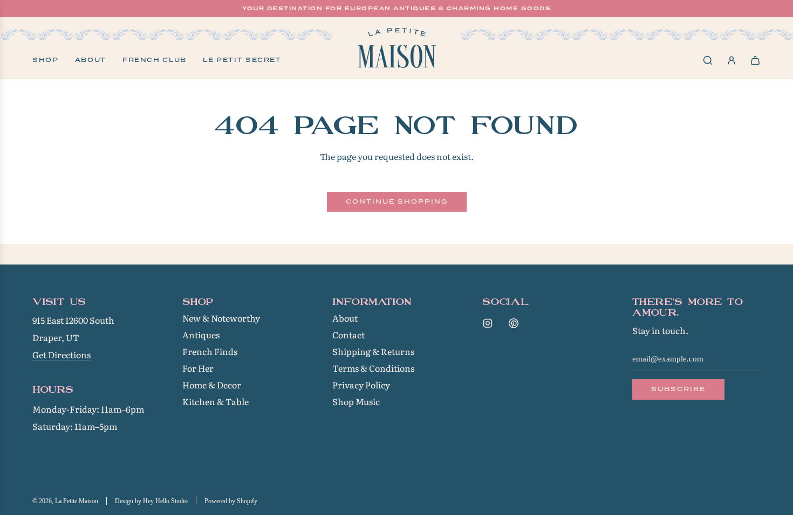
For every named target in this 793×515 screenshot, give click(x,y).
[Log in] (731, 60)
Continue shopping (397, 201)
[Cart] (755, 60)
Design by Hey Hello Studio (151, 501)
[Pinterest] (513, 323)
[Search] (708, 60)
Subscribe (678, 389)
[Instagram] (488, 323)
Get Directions (61, 354)
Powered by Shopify (230, 501)
